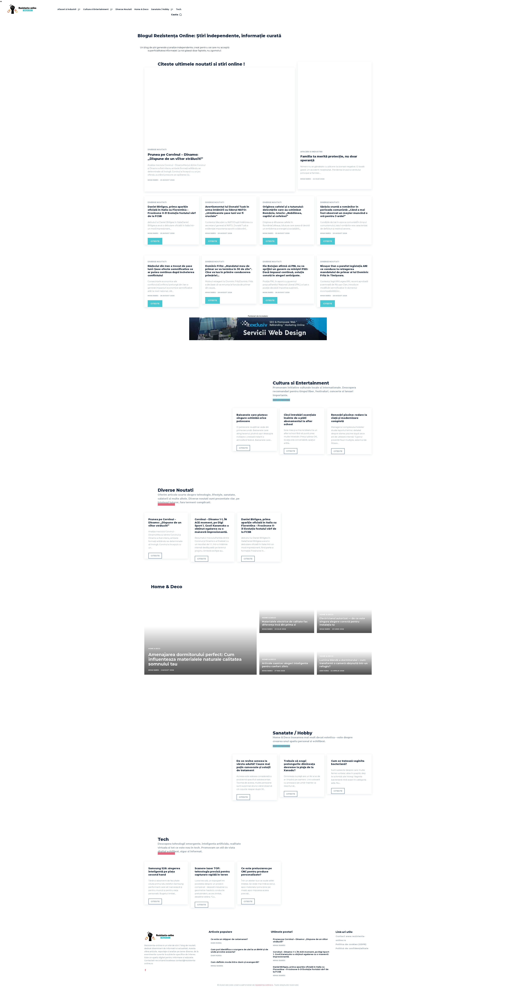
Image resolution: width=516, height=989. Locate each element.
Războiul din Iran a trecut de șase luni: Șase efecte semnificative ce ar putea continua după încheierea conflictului (171, 271)
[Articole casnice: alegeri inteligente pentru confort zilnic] (286, 655)
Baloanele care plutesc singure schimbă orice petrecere (252, 418)
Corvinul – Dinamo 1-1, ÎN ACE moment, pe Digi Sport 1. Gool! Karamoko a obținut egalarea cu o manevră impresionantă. (212, 525)
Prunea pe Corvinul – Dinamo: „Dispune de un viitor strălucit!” (164, 522)
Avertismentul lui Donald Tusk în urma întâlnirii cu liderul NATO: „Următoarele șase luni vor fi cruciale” (227, 211)
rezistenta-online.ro (264, 985)
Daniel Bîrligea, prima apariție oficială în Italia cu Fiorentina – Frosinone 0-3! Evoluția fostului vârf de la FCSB (172, 211)
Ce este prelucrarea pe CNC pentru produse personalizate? (256, 871)
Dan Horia (216, 943)
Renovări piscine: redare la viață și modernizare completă (349, 418)
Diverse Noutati (157, 149)
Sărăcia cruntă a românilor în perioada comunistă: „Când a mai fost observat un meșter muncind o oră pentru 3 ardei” (344, 211)
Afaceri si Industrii (311, 152)
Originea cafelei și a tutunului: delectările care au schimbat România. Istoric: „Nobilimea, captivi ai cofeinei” (283, 211)
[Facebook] (145, 970)
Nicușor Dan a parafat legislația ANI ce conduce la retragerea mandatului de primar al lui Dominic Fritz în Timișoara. (344, 271)
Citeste (155, 241)
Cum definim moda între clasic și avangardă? (235, 962)
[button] (176, 14)
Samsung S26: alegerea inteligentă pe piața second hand (164, 871)
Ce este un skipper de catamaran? (229, 939)
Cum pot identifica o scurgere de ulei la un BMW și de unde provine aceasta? (239, 950)
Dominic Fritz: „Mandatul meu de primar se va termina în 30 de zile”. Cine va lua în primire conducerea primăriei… (228, 271)
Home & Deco (154, 649)
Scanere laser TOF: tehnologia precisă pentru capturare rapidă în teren (212, 871)
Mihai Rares (153, 180)
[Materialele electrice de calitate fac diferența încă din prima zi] (286, 613)
